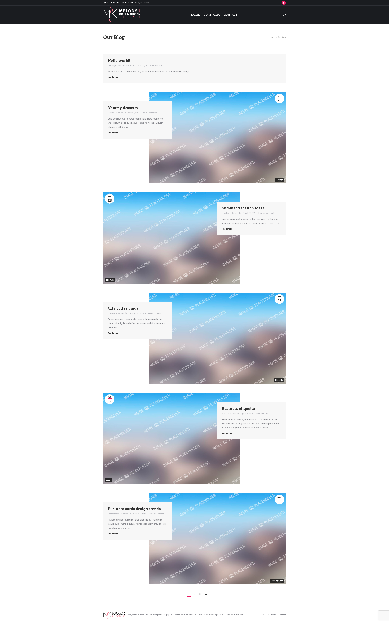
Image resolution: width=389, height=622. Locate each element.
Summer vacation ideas (243, 208)
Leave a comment (149, 113)
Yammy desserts (123, 107)
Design (280, 180)
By (127, 65)
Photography (277, 581)
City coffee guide (123, 308)
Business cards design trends (134, 508)
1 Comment (157, 65)
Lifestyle (110, 280)
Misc (108, 480)
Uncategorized (114, 65)
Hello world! (119, 60)
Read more (113, 77)
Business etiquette (238, 408)
